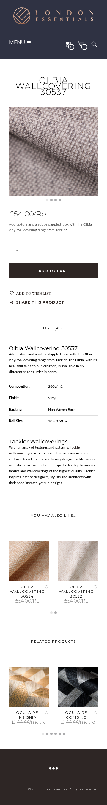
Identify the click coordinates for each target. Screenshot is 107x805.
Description (53, 328)
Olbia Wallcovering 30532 (76, 591)
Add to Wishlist (33, 293)
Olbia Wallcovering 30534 (27, 591)
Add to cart (53, 270)
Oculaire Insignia (27, 715)
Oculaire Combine (76, 715)
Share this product (40, 302)
